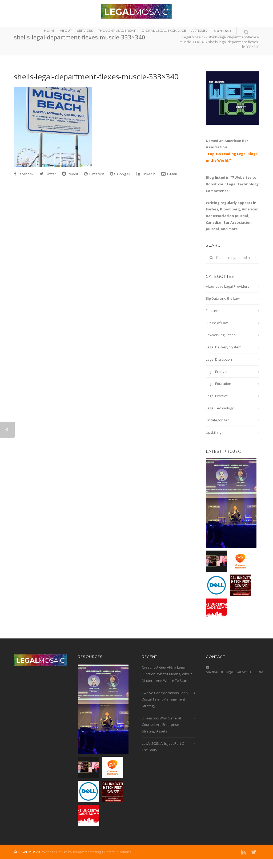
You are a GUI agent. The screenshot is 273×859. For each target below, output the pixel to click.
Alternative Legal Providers (227, 286)
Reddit (72, 174)
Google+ (123, 174)
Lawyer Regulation (221, 334)
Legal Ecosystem (219, 371)
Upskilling (213, 432)
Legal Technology (220, 408)
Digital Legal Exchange (164, 30)
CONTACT (223, 31)
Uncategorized (218, 420)
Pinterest (96, 174)
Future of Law (217, 322)
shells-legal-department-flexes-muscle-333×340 (96, 76)
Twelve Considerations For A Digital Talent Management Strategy (165, 699)
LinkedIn (148, 174)
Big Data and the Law (223, 298)
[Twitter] (253, 852)
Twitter (50, 174)
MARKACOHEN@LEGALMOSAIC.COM (234, 672)
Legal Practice (217, 395)
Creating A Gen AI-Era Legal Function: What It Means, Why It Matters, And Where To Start (167, 674)
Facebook (25, 174)
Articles (199, 30)
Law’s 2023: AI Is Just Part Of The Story (164, 746)
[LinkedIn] (243, 852)
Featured (213, 310)
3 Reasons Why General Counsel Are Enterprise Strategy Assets (161, 725)
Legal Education (218, 383)
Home (49, 30)
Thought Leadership (117, 30)
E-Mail (171, 174)
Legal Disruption (219, 359)
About (66, 30)
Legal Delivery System (223, 347)
